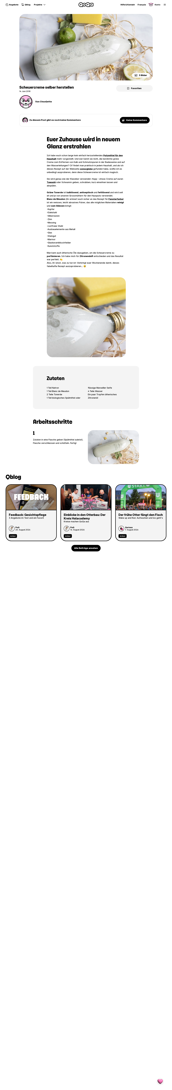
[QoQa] (86, 4)
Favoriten (136, 88)
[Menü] (165, 4)
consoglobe (86, 169)
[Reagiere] (160, 1081)
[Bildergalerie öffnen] (86, 47)
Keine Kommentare (136, 120)
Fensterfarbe (115, 199)
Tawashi (51, 182)
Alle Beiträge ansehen (86, 548)
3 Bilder (143, 75)
